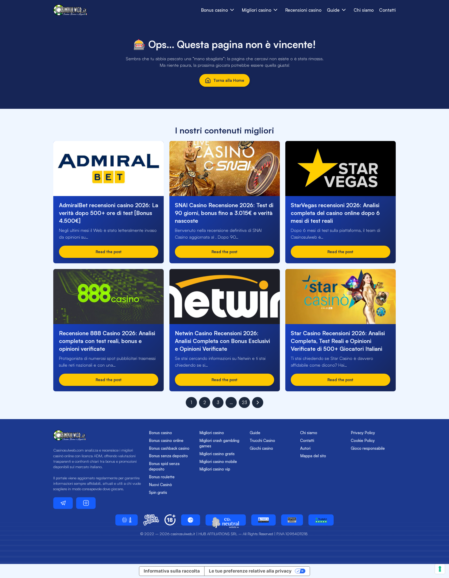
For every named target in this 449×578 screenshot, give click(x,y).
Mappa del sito (313, 455)
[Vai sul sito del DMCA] (263, 520)
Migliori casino (211, 432)
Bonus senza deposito (168, 455)
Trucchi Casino (262, 440)
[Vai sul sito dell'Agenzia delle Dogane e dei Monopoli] (126, 520)
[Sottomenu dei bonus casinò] (275, 10)
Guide (255, 432)
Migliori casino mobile (218, 461)
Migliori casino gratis (217, 453)
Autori (305, 448)
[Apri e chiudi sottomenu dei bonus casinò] (232, 10)
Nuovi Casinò (160, 484)
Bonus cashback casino (169, 448)
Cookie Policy (363, 440)
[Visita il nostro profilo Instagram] (86, 503)
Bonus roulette (162, 476)
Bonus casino (160, 432)
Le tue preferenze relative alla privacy (250, 571)
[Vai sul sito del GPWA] (292, 520)
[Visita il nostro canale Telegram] (63, 503)
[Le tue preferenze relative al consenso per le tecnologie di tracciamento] (440, 569)
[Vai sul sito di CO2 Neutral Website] (226, 520)
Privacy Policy (363, 432)
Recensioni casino (303, 10)
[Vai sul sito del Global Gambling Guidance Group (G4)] (190, 520)
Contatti (387, 10)
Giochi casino (261, 448)
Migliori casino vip (214, 469)
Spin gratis (158, 492)
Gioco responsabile (368, 448)
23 (244, 402)
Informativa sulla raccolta (172, 571)
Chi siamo (364, 10)
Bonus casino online (166, 440)
